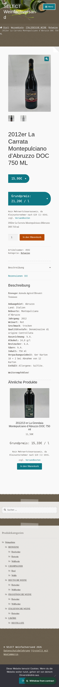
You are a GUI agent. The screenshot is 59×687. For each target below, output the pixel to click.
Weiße (14, 575)
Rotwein (15, 556)
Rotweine (53, 27)
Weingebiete (17, 27)
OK (23, 680)
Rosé (13, 571)
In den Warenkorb (32, 237)
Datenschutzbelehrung (17, 650)
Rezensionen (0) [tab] (18, 276)
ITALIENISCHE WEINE (36, 27)
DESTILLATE (17, 623)
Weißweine (15, 590)
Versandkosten (22, 218)
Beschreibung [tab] (16, 267)
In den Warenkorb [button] (29, 466)
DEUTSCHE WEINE (17, 580)
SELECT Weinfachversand (20, 12)
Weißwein (15, 561)
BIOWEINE (13, 547)
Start (6, 27)
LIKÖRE (12, 618)
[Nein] (55, 675)
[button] (46, 59)
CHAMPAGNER (15, 566)
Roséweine (15, 552)
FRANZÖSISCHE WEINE (19, 594)
